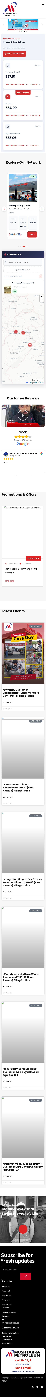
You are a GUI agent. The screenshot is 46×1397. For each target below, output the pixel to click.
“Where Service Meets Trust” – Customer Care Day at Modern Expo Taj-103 (21, 1072)
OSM (35, 383)
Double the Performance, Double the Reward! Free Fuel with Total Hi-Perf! (22, 580)
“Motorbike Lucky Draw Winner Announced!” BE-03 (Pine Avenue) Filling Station (21, 977)
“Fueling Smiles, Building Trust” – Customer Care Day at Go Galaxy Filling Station (23, 1167)
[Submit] (25, 1276)
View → (32, 234)
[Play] (23, 416)
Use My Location (24, 270)
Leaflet (30, 383)
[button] (3, 24)
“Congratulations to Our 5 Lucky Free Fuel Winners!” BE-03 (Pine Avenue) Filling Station (22, 882)
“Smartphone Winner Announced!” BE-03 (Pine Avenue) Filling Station (18, 787)
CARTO (41, 383)
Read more (9, 592)
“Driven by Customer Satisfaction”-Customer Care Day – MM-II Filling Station (21, 693)
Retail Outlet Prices (15, 54)
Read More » (7, 702)
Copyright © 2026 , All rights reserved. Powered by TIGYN (22, 1379)
